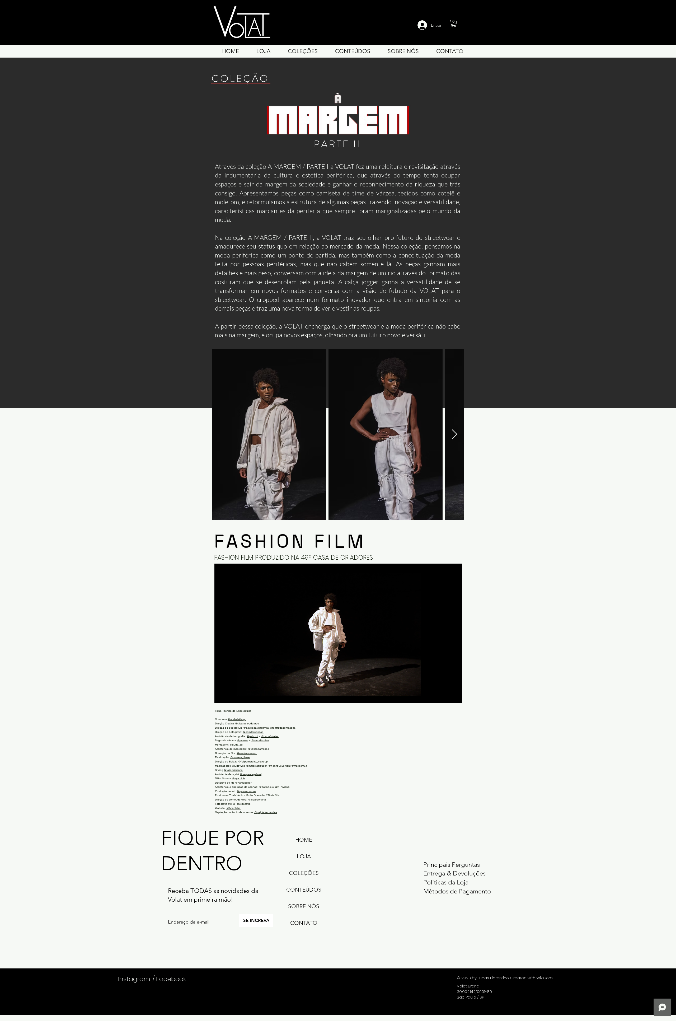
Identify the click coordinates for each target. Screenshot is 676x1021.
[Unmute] (230, 695)
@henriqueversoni (279, 765)
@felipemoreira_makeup (253, 761)
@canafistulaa (270, 736)
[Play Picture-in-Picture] (445, 695)
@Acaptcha (233, 808)
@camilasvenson (253, 732)
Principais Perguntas (451, 864)
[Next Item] (455, 434)
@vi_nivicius (282, 787)
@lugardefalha (257, 799)
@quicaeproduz (246, 791)
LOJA (304, 856)
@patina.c (265, 787)
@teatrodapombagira (282, 727)
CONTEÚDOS (303, 889)
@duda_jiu (236, 744)
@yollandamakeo (258, 749)
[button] (453, 23)
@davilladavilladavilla (256, 727)
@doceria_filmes (240, 757)
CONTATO (303, 923)
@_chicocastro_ (242, 803)
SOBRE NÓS (303, 906)
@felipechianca (233, 770)
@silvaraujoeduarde (247, 723)
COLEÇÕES (304, 873)
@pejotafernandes (265, 812)
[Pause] (221, 695)
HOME (303, 839)
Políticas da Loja (445, 882)
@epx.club (238, 778)
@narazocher (243, 782)
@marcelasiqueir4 (256, 765)
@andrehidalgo (237, 719)
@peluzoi (252, 736)
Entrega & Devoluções (454, 873)
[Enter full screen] (454, 695)
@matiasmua (299, 765)
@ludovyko (238, 765)
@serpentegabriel (250, 774)
